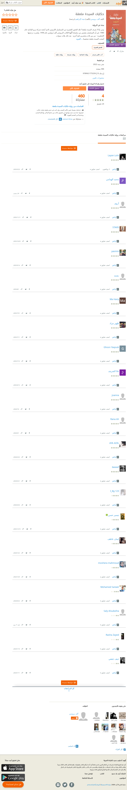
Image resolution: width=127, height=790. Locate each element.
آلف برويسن (95, 19)
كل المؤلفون (71, 746)
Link (22, 169)
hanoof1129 (113, 743)
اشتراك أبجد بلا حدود (118, 773)
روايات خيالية (59, 55)
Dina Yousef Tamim (105, 731)
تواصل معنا (89, 773)
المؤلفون (67, 2)
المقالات (59, 2)
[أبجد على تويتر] (64, 785)
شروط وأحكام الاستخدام (93, 784)
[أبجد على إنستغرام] (58, 785)
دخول (2, 2)
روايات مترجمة (71, 55)
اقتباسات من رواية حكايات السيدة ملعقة (67, 106)
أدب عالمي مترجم (97, 55)
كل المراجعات (69, 688)
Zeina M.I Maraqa (122, 720)
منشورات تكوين (98, 78)
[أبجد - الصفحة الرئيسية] (118, 3)
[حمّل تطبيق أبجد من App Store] (13, 768)
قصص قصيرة (98, 47)
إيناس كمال (114, 720)
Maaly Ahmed (96, 731)
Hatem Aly (122, 731)
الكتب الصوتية (90, 2)
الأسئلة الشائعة (87, 777)
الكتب (99, 2)
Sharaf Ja (105, 720)
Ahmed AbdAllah (96, 720)
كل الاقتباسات (53, 119)
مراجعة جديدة (8, 20)
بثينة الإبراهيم (80, 19)
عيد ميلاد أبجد (78, 2)
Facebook (117, 51)
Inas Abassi (113, 731)
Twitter (114, 51)
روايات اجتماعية (83, 55)
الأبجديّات (106, 2)
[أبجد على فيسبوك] (71, 785)
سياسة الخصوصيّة (106, 784)
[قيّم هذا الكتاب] (10, 15)
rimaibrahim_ (122, 743)
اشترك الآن (74, 88)
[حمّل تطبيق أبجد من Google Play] (13, 777)
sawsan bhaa (67, 119)
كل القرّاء (119, 749)
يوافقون (106, 169)
